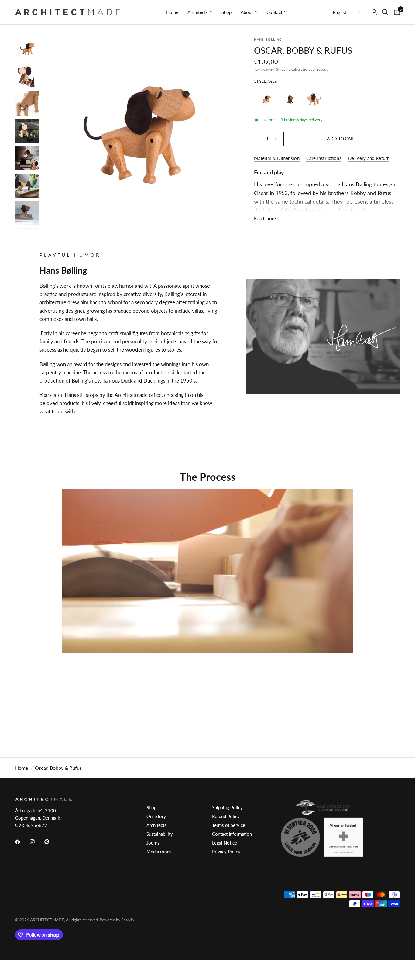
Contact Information (232, 834)
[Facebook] (22, 841)
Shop (226, 12)
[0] (395, 12)
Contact (274, 12)
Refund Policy (226, 816)
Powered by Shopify (117, 919)
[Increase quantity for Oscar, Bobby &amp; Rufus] (275, 139)
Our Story (156, 816)
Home (172, 12)
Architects (197, 12)
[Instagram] (36, 841)
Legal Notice (224, 842)
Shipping (283, 69)
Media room (158, 851)
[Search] (385, 12)
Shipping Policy (227, 807)
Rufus (314, 99)
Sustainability (159, 834)
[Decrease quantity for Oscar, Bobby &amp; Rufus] (258, 139)
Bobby (290, 99)
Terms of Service (228, 825)
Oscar (266, 99)
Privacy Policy (226, 851)
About (247, 12)
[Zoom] (223, 49)
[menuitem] (172, 12)
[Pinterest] (51, 841)
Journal (153, 842)
